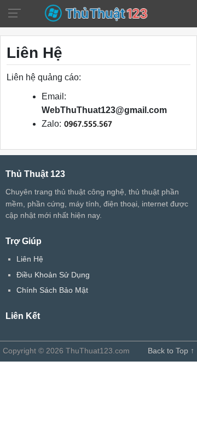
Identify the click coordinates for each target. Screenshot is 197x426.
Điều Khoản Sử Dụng (53, 274)
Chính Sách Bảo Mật (52, 290)
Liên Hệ (29, 259)
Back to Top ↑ (171, 351)
